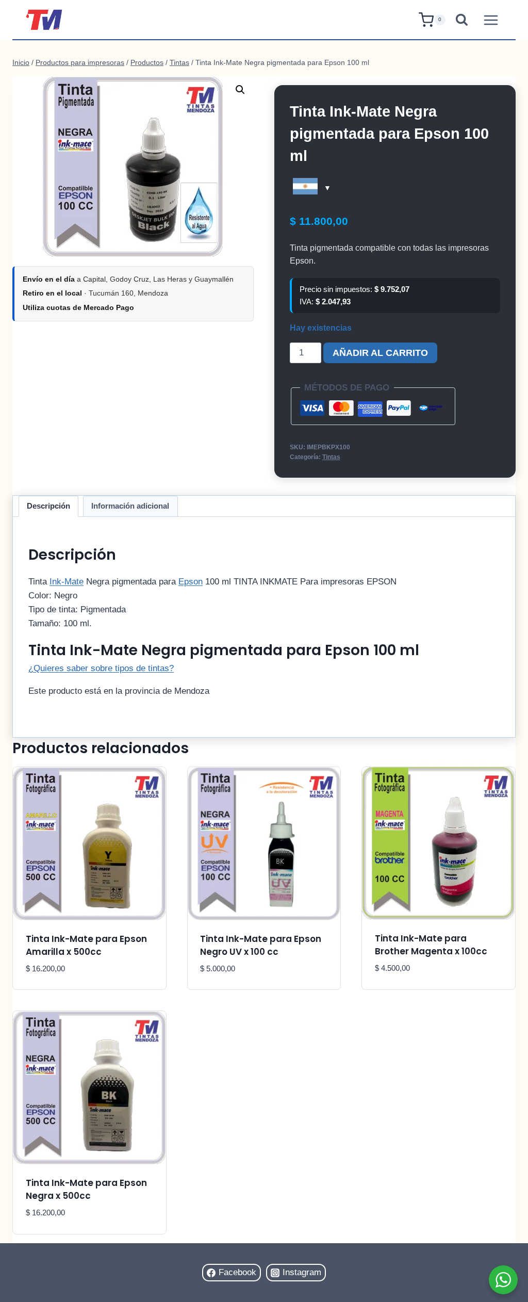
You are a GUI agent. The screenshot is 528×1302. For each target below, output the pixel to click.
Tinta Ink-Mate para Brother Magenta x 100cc (431, 945)
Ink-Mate (67, 582)
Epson (190, 582)
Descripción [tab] (48, 505)
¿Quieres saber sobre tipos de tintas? (101, 668)
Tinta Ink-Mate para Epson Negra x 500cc (86, 1189)
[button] (240, 89)
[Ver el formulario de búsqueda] (462, 20)
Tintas (331, 457)
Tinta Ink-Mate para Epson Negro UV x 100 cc (260, 945)
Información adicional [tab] (130, 505)
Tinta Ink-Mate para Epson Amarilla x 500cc (86, 945)
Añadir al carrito (380, 353)
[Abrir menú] (490, 20)
